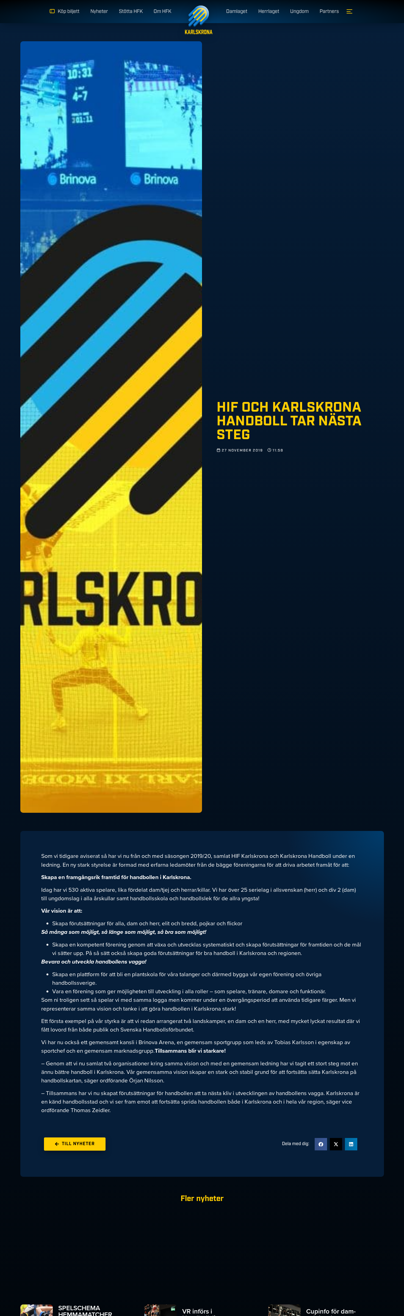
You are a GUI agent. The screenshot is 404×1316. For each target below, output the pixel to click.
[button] (321, 1144)
